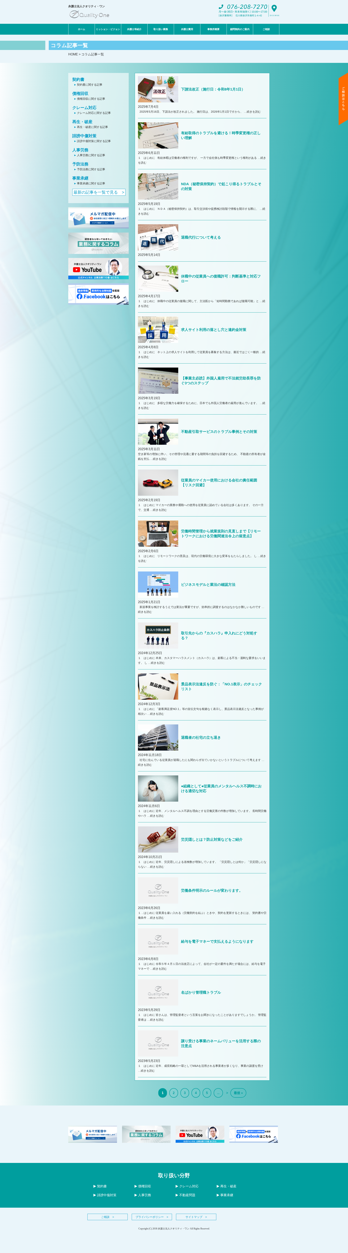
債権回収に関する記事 (91, 98)
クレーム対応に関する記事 (94, 112)
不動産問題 (187, 1195)
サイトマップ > (196, 1217)
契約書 (78, 79)
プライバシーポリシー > (152, 1217)
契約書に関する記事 (89, 84)
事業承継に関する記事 (91, 183)
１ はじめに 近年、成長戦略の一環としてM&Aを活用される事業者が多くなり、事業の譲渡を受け (200, 1065)
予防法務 (80, 164)
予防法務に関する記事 (91, 169)
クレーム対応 (84, 107)
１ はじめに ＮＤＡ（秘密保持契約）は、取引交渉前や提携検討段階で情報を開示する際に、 (199, 208)
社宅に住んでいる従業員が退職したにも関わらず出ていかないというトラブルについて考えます (200, 760)
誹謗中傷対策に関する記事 (94, 141)
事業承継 (80, 178)
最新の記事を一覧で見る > (99, 192)
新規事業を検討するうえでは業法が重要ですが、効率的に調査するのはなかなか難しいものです (200, 607)
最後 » (238, 1093)
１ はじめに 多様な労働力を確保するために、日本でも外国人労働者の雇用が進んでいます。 (199, 403)
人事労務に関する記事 (91, 155)
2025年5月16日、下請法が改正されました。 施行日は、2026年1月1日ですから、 (191, 111)
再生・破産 (82, 121)
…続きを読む (252, 111)
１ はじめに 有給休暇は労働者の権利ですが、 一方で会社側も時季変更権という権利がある (198, 157)
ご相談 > (107, 1217)
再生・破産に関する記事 (92, 127)
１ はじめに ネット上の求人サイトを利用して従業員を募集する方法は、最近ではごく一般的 (199, 352)
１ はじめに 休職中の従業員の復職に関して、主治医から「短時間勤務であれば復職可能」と (199, 301)
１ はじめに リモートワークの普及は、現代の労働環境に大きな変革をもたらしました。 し (198, 556)
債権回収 (80, 93)
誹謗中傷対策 (84, 136)
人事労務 (80, 150)
